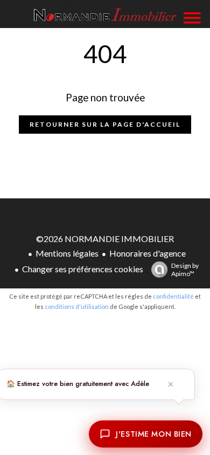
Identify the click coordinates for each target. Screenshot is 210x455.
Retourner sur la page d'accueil (105, 124)
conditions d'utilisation (77, 306)
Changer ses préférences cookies (82, 269)
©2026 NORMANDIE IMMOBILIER (105, 238)
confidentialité (173, 296)
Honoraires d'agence (147, 253)
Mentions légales (67, 253)
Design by (185, 269)
